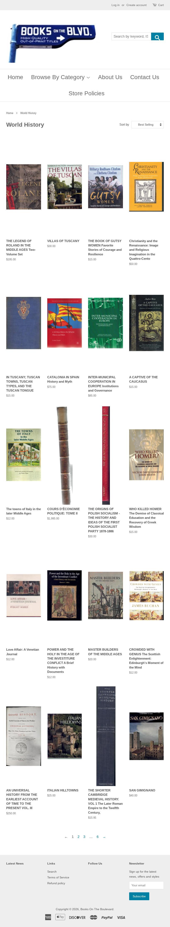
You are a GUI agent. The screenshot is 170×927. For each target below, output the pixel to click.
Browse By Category (58, 77)
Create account (136, 5)
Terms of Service (58, 877)
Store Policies (86, 93)
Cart (161, 5)
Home (15, 77)
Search (52, 871)
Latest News (15, 863)
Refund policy (56, 883)
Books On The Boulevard (96, 909)
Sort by (124, 124)
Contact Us (144, 77)
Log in (116, 5)
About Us (110, 77)
